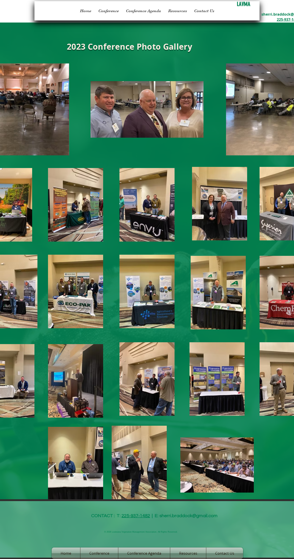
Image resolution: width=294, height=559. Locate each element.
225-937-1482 (136, 515)
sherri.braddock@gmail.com (188, 515)
